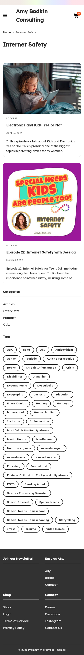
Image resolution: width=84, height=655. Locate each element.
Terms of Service (16, 621)
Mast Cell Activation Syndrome (28, 430)
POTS (10, 484)
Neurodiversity (45, 457)
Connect (51, 585)
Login (7, 614)
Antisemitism (64, 349)
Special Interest (18, 502)
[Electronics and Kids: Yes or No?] (42, 88)
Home (7, 32)
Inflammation (39, 421)
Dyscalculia (45, 385)
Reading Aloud (35, 484)
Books (11, 367)
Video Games (55, 529)
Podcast (11, 118)
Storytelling (67, 520)
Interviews (11, 311)
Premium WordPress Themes (47, 649)
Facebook (52, 614)
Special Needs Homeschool (26, 511)
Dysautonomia (17, 385)
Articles (9, 304)
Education (62, 394)
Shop (7, 607)
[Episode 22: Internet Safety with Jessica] (42, 202)
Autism (11, 358)
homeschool (15, 412)
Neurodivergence (19, 448)
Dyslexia (39, 394)
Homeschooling (44, 412)
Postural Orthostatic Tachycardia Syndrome (37, 475)
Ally (42, 349)
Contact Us (53, 628)
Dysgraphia (15, 394)
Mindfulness (44, 439)
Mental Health (16, 439)
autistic (32, 358)
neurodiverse (16, 457)
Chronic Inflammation (41, 367)
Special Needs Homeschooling (28, 520)
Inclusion (13, 421)
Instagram (53, 621)
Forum (50, 607)
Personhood (39, 466)
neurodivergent (51, 448)
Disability (39, 376)
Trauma (30, 529)
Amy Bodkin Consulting (32, 15)
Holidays (63, 403)
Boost (49, 578)
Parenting (13, 466)
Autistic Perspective (60, 358)
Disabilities (14, 376)
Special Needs (49, 502)
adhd (26, 349)
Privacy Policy (13, 628)
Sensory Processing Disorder (27, 493)
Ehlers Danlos (16, 403)
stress (11, 529)
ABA (10, 349)
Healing (41, 403)
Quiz (6, 324)
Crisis (70, 367)
